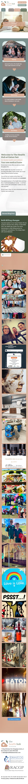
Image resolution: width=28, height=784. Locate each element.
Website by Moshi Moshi (17, 778)
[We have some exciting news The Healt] (14, 605)
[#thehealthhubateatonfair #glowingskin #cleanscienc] (14, 456)
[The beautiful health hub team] (14, 307)
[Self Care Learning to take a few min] (14, 381)
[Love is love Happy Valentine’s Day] (14, 580)
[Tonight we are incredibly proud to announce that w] (14, 332)
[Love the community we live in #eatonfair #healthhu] (14, 680)
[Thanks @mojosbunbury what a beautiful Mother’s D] (14, 481)
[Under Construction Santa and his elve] (14, 655)
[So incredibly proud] (14, 356)
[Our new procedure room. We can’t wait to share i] (14, 406)
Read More (7, 254)
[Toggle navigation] (3, 10)
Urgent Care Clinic (22, 2)
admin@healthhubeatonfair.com (11, 752)
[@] (5, 266)
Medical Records (21, 5)
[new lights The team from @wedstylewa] (14, 705)
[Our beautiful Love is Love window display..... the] (14, 555)
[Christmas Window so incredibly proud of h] (14, 630)
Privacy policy (5, 778)
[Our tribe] (14, 282)
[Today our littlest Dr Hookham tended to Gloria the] (14, 431)
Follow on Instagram (15, 719)
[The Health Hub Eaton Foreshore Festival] (14, 506)
